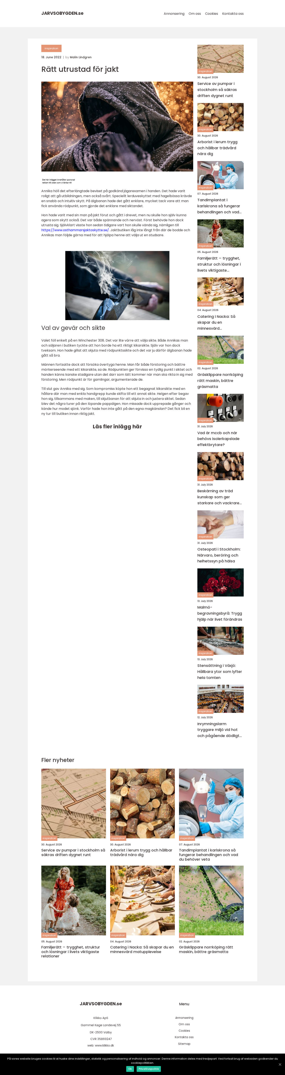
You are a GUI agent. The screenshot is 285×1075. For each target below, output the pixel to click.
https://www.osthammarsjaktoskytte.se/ (75, 230)
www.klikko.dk (104, 1045)
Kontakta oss (233, 13)
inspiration (51, 48)
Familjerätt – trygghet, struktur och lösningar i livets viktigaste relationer (219, 264)
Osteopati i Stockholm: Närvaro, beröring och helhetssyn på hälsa (219, 555)
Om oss (195, 13)
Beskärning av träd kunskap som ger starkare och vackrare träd (218, 497)
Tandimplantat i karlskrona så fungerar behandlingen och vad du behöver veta (218, 206)
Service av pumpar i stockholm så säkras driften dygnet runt (217, 89)
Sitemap (184, 1044)
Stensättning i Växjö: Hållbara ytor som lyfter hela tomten (219, 671)
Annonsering (174, 13)
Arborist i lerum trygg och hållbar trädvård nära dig (217, 148)
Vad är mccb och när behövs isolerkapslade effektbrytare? (218, 438)
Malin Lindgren (81, 57)
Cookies (211, 13)
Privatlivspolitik (149, 1069)
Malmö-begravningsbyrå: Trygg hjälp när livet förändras (219, 613)
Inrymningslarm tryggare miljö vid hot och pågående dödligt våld (218, 730)
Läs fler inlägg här (117, 426)
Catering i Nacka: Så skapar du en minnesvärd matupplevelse (216, 323)
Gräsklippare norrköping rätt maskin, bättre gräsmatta (220, 380)
